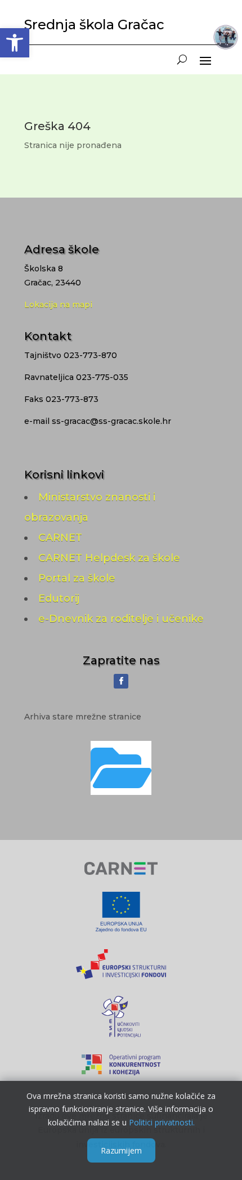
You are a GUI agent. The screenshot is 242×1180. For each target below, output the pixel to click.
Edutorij (58, 598)
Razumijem (121, 1150)
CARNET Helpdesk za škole (109, 558)
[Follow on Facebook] (121, 681)
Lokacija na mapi (58, 305)
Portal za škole (76, 578)
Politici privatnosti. (162, 1122)
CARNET (60, 537)
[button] (14, 42)
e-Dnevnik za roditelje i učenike (121, 619)
